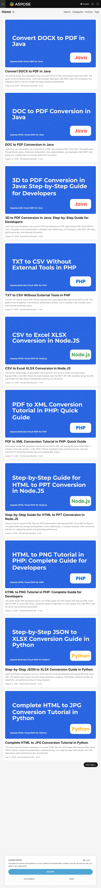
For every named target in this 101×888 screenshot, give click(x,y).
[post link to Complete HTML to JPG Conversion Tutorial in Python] (50, 724)
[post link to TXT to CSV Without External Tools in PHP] (50, 277)
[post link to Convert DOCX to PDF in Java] (50, 53)
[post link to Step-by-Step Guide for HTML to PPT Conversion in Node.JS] (50, 499)
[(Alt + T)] (13, 12)
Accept (50, 872)
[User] (92, 4)
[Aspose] (20, 4)
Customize (29, 879)
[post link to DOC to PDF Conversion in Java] (50, 126)
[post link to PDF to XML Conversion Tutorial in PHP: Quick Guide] (50, 423)
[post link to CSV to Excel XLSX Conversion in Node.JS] (50, 350)
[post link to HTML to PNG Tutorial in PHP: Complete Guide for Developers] (50, 576)
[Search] (97, 4)
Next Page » (91, 765)
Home (6, 12)
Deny (71, 879)
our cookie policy (21, 866)
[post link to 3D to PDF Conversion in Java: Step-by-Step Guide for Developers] (50, 202)
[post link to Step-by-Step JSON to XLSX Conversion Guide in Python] (50, 651)
